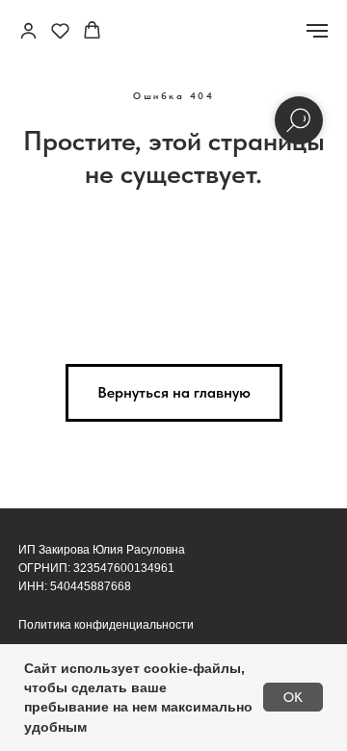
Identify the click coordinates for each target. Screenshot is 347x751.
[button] (28, 30)
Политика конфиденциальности (106, 625)
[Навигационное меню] (317, 31)
